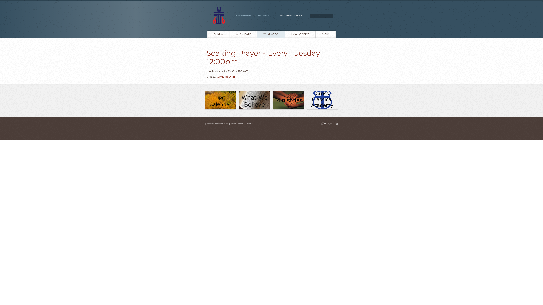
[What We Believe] (254, 100)
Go (312, 16)
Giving (326, 34)
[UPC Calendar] (220, 100)
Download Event (226, 77)
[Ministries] (288, 100)
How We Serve (300, 34)
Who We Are (243, 34)
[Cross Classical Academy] (322, 100)
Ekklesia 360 (326, 123)
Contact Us (298, 16)
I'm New (218, 34)
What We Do (271, 34)
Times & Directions (285, 16)
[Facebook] (337, 124)
